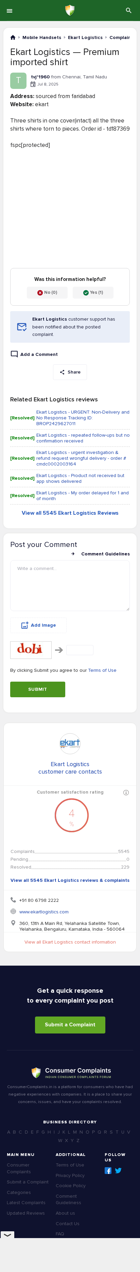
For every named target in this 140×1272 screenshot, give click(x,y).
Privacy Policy (70, 1175)
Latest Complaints (26, 1202)
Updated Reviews (26, 1213)
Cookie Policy (71, 1186)
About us (65, 1213)
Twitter (118, 1170)
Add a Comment (39, 354)
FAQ (60, 1234)
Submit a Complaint (70, 1024)
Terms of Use (102, 670)
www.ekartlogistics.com (44, 912)
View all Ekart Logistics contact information (70, 942)
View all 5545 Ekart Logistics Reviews (70, 513)
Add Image (43, 625)
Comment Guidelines (105, 554)
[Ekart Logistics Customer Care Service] (70, 743)
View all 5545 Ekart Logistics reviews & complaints (70, 880)
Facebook (108, 1170)
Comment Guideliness (68, 1199)
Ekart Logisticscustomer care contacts (70, 767)
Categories (19, 1192)
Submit (37, 689)
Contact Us (68, 1224)
